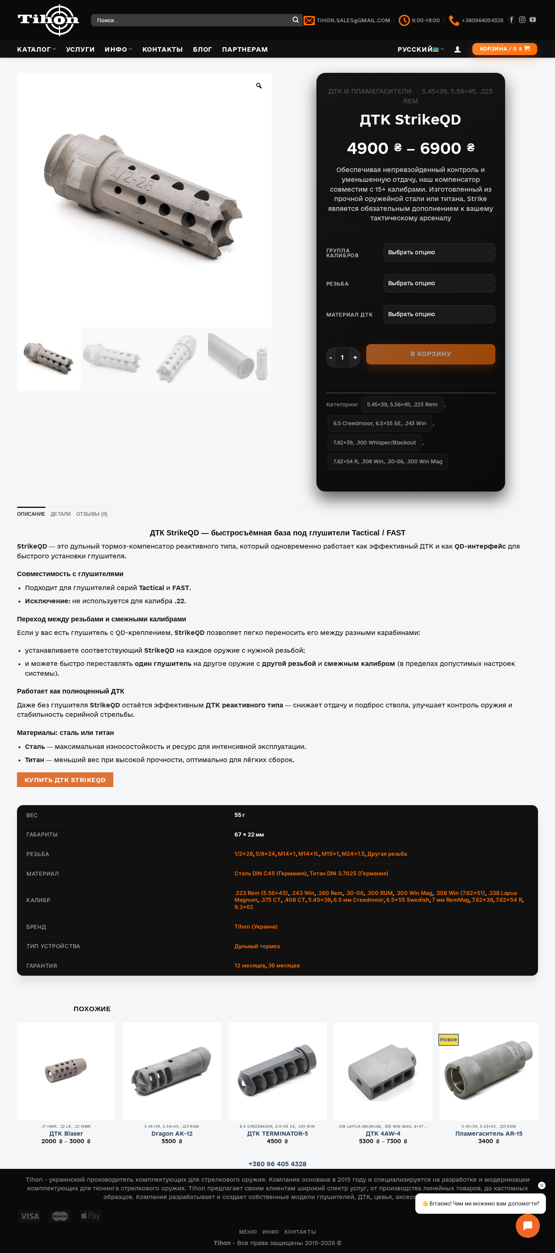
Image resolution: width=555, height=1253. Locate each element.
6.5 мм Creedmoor (358, 899)
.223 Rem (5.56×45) (261, 893)
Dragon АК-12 (172, 1133)
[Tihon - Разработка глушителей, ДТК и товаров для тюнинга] (48, 20)
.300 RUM (379, 893)
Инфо (116, 49)
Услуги (80, 49)
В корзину (430, 353)
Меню (248, 1232)
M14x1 (287, 853)
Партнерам (245, 49)
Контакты (162, 49)
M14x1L (308, 853)
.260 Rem (329, 893)
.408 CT (294, 899)
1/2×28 (243, 853)
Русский (415, 49)
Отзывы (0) (92, 514)
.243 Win (302, 893)
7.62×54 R (509, 899)
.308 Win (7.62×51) (460, 893)
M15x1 (330, 853)
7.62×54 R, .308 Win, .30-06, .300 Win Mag (387, 461)
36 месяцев (284, 965)
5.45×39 (319, 899)
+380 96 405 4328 (277, 1163)
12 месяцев (249, 965)
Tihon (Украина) (256, 926)
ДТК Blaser (66, 1133)
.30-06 (354, 893)
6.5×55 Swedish (407, 899)
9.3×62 (243, 907)
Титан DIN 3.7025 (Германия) (349, 873)
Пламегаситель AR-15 (489, 1133)
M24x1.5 (353, 853)
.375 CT (270, 899)
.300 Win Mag (413, 893)
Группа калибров (342, 253)
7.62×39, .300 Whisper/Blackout (374, 443)
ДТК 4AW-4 (383, 1133)
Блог (202, 49)
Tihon (222, 1243)
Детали (61, 514)
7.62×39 (482, 899)
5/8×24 (265, 853)
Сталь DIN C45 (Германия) (270, 873)
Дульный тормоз (257, 946)
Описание (31, 514)
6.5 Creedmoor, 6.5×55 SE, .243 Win (379, 423)
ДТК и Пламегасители (370, 91)
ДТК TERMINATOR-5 (277, 1133)
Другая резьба (387, 853)
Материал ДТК (349, 314)
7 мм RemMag (450, 899)
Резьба (337, 283)
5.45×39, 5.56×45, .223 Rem (402, 404)
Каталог (34, 49)
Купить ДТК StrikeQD (65, 779)
